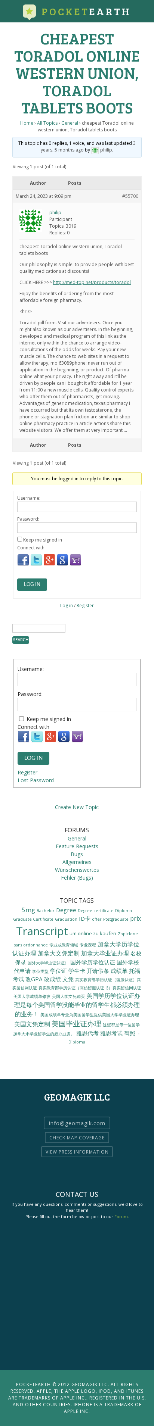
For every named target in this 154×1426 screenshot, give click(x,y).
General (69, 123)
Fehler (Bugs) (77, 877)
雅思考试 (111, 1033)
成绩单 (119, 970)
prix (135, 918)
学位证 (58, 970)
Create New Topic (77, 807)
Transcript (42, 931)
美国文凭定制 (32, 1024)
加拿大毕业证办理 (105, 953)
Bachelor (46, 910)
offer (97, 919)
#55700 (130, 196)
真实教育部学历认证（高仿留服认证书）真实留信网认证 (89, 987)
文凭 (68, 979)
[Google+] (49, 564)
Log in (66, 605)
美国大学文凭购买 (68, 996)
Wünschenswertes (77, 869)
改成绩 (52, 979)
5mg (28, 909)
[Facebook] (23, 564)
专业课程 (88, 945)
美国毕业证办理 (76, 1023)
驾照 (129, 1033)
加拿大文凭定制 (59, 953)
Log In (32, 584)
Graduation (66, 919)
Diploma (123, 910)
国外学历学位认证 (92, 962)
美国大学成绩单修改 (31, 996)
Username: (28, 498)
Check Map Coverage (77, 1138)
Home (26, 123)
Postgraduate (116, 919)
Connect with (30, 547)
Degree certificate (96, 910)
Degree (66, 910)
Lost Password (36, 780)
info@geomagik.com (77, 1123)
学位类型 (40, 971)
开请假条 (98, 970)
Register (85, 605)
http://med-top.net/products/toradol (92, 282)
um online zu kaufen (93, 933)
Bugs (77, 854)
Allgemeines (77, 861)
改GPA (34, 979)
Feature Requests (77, 846)
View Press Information (77, 1152)
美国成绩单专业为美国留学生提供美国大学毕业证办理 (89, 1014)
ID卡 (84, 918)
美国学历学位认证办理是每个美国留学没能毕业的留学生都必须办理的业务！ (77, 1005)
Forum (121, 1216)
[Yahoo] (75, 564)
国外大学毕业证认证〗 (48, 962)
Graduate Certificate (33, 919)
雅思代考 (87, 1033)
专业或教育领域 (63, 945)
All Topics (47, 123)
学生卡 (76, 970)
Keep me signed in (42, 540)
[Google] (62, 564)
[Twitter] (36, 564)
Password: (28, 519)
